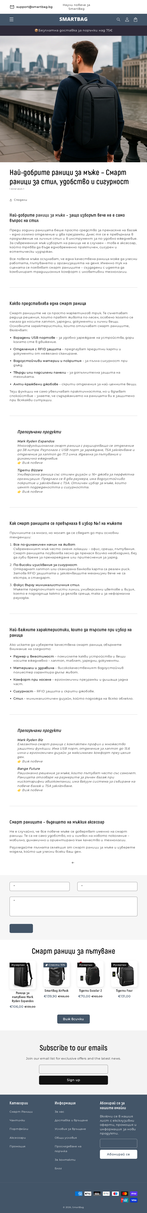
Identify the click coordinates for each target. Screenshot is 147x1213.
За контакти (65, 1159)
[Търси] (118, 19)
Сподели (20, 200)
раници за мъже (50, 215)
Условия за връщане (70, 1129)
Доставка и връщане (71, 1120)
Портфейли (19, 1129)
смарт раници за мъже (93, 847)
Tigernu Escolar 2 (90, 991)
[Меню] (11, 19)
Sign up (73, 1080)
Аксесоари (18, 1137)
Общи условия (66, 1137)
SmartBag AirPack (56, 991)
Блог (58, 1168)
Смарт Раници (21, 1111)
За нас (59, 1111)
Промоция (17, 1146)
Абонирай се (118, 1154)
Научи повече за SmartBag (76, 7)
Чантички (17, 1120)
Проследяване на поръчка (68, 1149)
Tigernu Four (124, 991)
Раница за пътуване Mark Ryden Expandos (22, 997)
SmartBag (78, 1207)
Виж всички (73, 1019)
